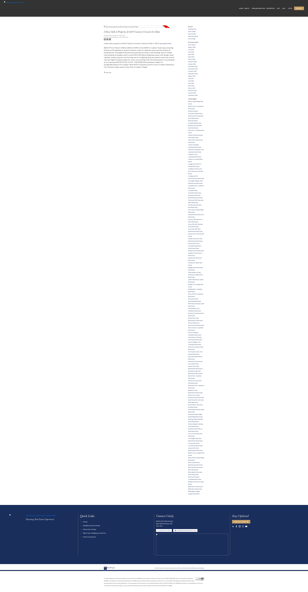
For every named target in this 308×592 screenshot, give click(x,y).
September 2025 (193, 73)
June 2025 (191, 81)
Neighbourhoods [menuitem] (258, 8)
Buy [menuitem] (278, 8)
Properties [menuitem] (270, 8)
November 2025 (193, 69)
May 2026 (191, 54)
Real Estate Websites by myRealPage (195, 568)
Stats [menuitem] (290, 8)
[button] (299, 8)
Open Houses (192, 34)
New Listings (192, 31)
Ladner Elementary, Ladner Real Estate (118, 37)
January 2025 (192, 93)
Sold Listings (192, 38)
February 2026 (192, 61)
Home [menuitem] (241, 8)
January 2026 (192, 64)
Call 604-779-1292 (164, 530)
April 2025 (191, 85)
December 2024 (193, 95)
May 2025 (191, 83)
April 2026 (191, 57)
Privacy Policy (182, 568)
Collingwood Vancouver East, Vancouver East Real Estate (195, 171)
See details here (165, 43)
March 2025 (191, 88)
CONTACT (299, 8)
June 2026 (191, 52)
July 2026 (191, 49)
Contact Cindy (240, 521)
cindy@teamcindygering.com (186, 530)
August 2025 (192, 76)
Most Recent (192, 44)
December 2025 (193, 66)
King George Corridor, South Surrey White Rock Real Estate (195, 275)
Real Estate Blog (193, 36)
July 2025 (191, 78)
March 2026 (191, 59)
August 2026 (192, 47)
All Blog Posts (192, 29)
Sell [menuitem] (283, 8)
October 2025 (192, 71)
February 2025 (192, 90)
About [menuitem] (246, 8)
